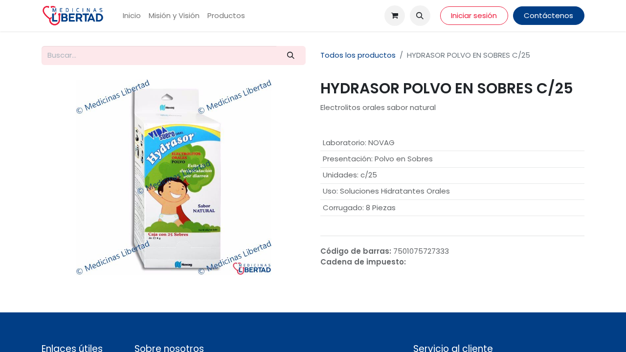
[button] (420, 15)
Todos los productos (358, 55)
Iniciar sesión (474, 15)
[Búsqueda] (291, 55)
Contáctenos (548, 15)
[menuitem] (132, 15)
